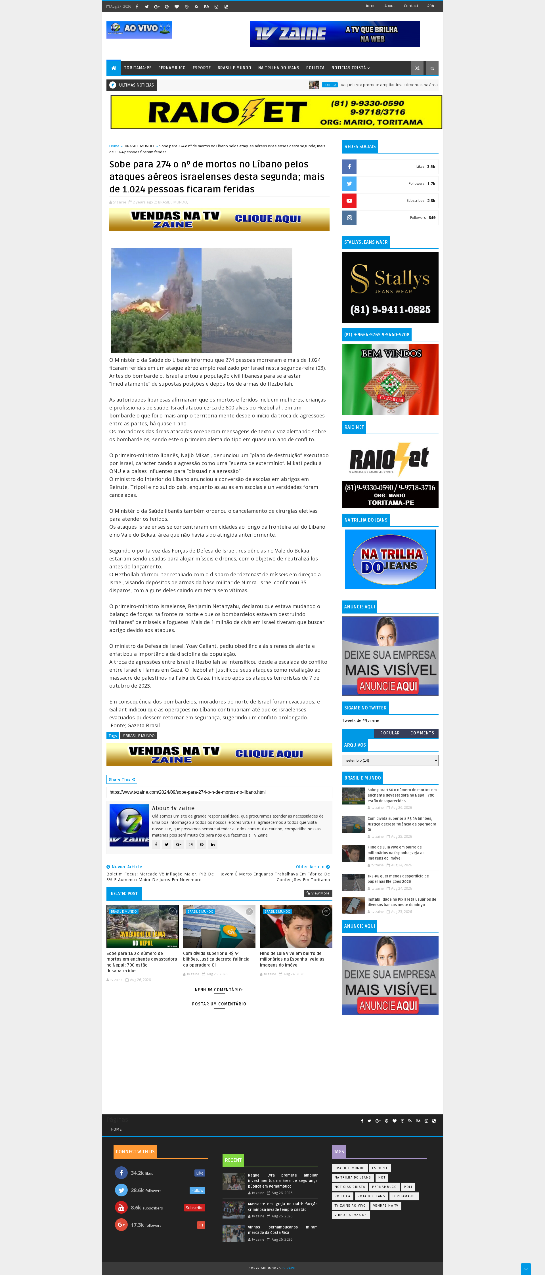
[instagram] (216, 6)
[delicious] (226, 6)
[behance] (206, 6)
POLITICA (315, 68)
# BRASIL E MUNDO (139, 735)
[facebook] (137, 6)
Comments (422, 733)
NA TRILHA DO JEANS (278, 68)
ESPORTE (202, 68)
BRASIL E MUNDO (234, 68)
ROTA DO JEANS (371, 1196)
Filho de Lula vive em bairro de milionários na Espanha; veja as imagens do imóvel (292, 959)
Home (370, 5)
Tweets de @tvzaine (360, 720)
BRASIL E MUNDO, (173, 202)
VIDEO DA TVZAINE (351, 1215)
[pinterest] (166, 6)
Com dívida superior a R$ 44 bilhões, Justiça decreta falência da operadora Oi (216, 959)
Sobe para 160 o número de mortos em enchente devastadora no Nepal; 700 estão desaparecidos (141, 962)
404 (430, 5)
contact (411, 5)
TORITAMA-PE (138, 68)
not (382, 1177)
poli (408, 1187)
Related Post (124, 893)
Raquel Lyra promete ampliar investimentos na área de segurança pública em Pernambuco (390, 85)
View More (320, 893)
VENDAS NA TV (386, 1205)
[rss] (196, 6)
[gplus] (156, 6)
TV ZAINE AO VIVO (350, 1205)
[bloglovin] (176, 6)
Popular (390, 733)
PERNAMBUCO (172, 68)
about (390, 5)
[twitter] (146, 6)
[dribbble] (186, 6)
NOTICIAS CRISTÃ (349, 68)
